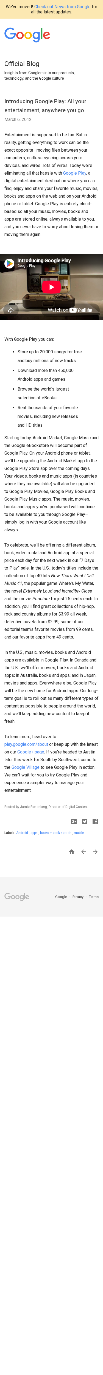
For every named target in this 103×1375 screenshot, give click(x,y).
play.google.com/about (26, 744)
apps (34, 833)
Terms (94, 897)
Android (22, 833)
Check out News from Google (62, 6)
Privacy (78, 897)
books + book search (56, 833)
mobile (79, 833)
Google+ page (30, 752)
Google (61, 897)
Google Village (26, 767)
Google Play (74, 173)
